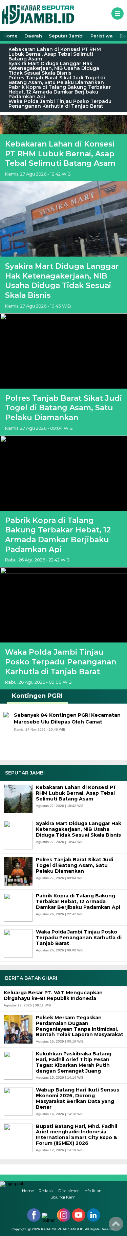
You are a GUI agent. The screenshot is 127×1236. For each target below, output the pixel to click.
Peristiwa (101, 35)
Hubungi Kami (62, 1197)
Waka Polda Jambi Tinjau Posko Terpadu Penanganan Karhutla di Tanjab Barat (59, 103)
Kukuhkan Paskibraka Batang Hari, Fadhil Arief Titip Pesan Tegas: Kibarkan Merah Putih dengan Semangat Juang (73, 1062)
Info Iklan (93, 1190)
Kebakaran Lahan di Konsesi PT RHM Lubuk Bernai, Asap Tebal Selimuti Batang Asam (54, 54)
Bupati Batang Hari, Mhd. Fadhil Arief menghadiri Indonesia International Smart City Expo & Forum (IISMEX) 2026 (76, 1135)
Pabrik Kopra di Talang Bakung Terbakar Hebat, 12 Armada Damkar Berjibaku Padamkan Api (59, 92)
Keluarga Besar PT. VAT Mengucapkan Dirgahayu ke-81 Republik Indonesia (53, 995)
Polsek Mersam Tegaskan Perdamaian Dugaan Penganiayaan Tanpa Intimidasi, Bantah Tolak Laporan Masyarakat (79, 1026)
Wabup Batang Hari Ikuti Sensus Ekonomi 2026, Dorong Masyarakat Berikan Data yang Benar (77, 1098)
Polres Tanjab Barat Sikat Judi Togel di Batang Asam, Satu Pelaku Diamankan (56, 80)
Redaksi (46, 1190)
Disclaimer (68, 1190)
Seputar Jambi (66, 35)
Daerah (33, 35)
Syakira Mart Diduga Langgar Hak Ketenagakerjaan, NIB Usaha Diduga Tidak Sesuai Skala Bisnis (53, 68)
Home (10, 35)
